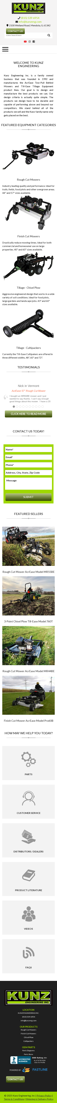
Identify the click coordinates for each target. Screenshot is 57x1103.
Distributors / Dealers (28, 851)
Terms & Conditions (14, 1099)
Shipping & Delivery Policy (39, 1099)
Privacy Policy (44, 1095)
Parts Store (28, 1054)
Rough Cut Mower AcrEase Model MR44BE (28, 671)
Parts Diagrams (28, 1050)
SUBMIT (28, 497)
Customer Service (28, 812)
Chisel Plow (28, 1037)
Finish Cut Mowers (28, 236)
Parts (28, 774)
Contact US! (15, 31)
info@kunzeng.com (30, 21)
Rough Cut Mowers (28, 179)
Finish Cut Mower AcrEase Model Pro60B (28, 720)
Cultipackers (28, 1041)
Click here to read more (28, 413)
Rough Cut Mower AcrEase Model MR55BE (28, 571)
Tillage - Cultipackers (28, 347)
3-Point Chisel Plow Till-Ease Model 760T (28, 621)
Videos (28, 928)
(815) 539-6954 (30, 17)
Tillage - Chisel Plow (28, 287)
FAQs (28, 967)
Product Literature (28, 890)
